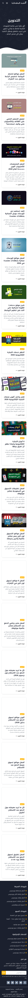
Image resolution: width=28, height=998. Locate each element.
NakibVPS (6, 996)
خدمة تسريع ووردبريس (18, 942)
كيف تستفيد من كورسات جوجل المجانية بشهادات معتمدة (14, 213)
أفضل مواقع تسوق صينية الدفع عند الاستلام (16, 765)
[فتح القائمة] (7, 3)
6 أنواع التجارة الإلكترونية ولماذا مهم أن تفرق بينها (14, 444)
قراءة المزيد (20, 92)
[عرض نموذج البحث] (3, 3)
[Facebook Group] (8, 982)
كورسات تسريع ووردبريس (17, 945)
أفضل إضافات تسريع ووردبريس (16, 901)
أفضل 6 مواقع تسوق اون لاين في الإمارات (15, 582)
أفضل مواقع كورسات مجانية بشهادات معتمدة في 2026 (14, 261)
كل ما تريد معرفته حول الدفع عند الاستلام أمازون (14, 810)
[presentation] (14, 61)
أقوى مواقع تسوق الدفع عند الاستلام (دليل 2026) (16, 720)
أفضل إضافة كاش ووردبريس (16, 894)
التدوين (22, 70)
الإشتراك (4, 973)
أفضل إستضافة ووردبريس (17, 890)
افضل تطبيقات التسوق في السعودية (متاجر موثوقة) (14, 491)
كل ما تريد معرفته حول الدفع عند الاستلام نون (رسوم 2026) (14, 673)
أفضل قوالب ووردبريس (18, 898)
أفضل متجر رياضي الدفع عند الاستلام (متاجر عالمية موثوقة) (14, 626)
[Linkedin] (12, 982)
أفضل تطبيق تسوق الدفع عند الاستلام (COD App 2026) (15, 857)
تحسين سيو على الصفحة (17, 915)
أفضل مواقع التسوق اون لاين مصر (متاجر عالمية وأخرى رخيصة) (15, 536)
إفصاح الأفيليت (18, 989)
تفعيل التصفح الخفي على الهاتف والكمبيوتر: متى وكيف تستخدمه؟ (14, 121)
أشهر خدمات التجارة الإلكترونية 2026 (15, 353)
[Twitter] (16, 982)
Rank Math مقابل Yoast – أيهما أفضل (16, 920)
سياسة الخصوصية (10, 989)
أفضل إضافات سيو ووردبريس (16, 928)
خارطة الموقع (14, 992)
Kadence (18, 996)
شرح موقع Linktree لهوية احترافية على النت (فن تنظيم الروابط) (14, 308)
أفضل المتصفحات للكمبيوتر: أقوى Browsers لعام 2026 (16, 166)
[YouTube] (20, 982)
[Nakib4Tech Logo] (19, 3)
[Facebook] (24, 982)
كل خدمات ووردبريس (19, 952)
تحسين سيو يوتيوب (19, 924)
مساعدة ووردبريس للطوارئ (17, 949)
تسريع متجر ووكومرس (18, 905)
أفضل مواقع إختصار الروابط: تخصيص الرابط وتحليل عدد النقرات (14, 76)
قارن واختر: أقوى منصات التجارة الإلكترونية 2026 (14, 398)
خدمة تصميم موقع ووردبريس (16, 938)
